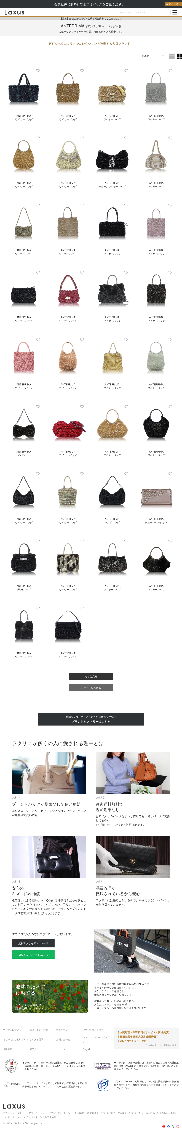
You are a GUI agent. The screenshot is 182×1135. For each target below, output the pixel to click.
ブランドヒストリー (93, 1029)
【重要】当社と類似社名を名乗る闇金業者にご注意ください (91, 18)
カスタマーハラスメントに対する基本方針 (34, 1117)
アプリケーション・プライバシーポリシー (51, 1113)
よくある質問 (36, 1039)
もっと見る (91, 676)
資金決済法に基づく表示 (130, 1113)
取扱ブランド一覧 (39, 1029)
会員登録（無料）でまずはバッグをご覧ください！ (117, 4)
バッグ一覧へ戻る (91, 687)
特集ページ (62, 1029)
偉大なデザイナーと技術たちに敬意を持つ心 (91, 719)
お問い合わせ (63, 1039)
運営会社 (34, 1049)
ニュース (60, 1049)
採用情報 (7, 1049)
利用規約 (79, 1113)
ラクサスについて (12, 1029)
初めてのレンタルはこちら (33, 954)
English (86, 1049)
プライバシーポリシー (14, 1113)
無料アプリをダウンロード (33, 943)
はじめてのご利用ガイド (15, 1039)
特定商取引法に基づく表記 (101, 1113)
